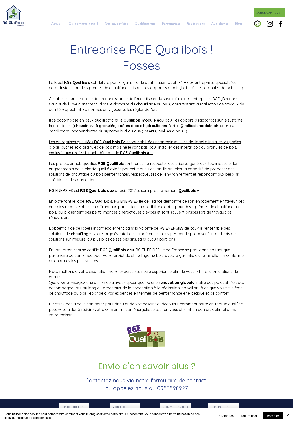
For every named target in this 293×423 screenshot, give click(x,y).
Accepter (273, 416)
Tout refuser (249, 416)
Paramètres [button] (226, 416)
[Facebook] (280, 24)
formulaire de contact (179, 380)
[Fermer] (287, 416)
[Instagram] (270, 24)
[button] (116, 23)
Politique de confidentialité (34, 417)
